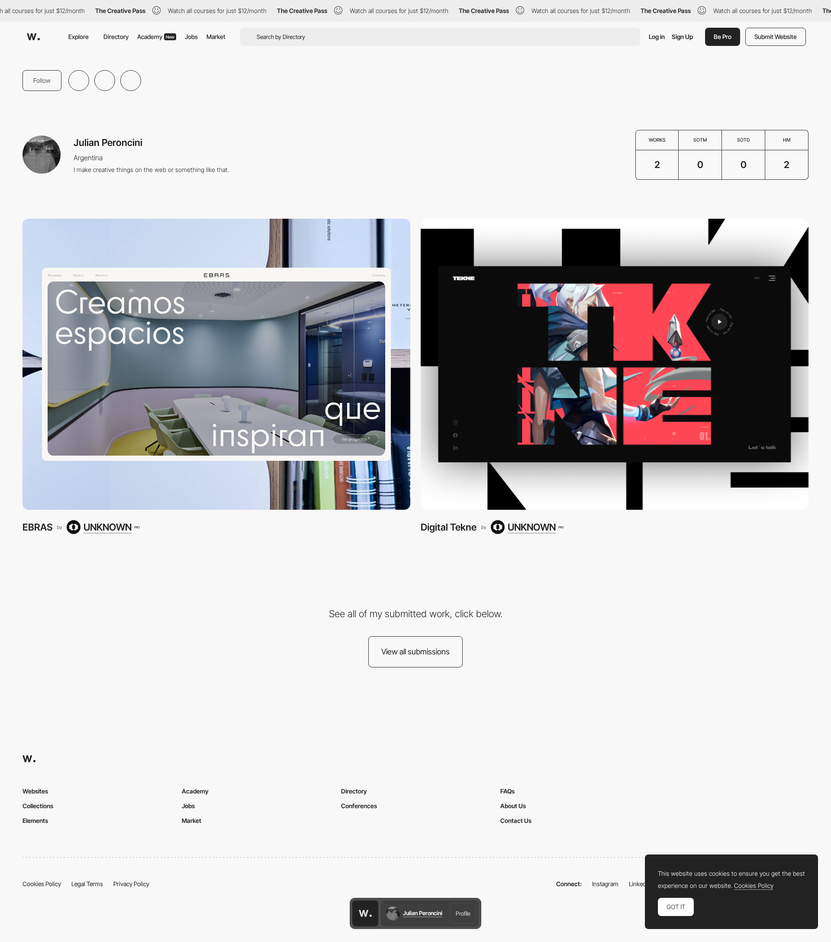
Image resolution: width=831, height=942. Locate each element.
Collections (38, 805)
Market (215, 36)
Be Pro (722, 36)
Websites (35, 791)
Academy (155, 36)
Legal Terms (87, 883)
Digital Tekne (449, 527)
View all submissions (415, 651)
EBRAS (37, 527)
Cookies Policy (42, 883)
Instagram (605, 883)
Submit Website (775, 36)
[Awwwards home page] (365, 913)
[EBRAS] (216, 364)
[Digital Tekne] (614, 364)
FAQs (507, 791)
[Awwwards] (33, 36)
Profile (463, 913)
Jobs (191, 36)
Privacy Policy (131, 883)
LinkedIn (640, 883)
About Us (513, 805)
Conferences (359, 805)
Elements (35, 820)
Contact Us (515, 820)
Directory (116, 36)
